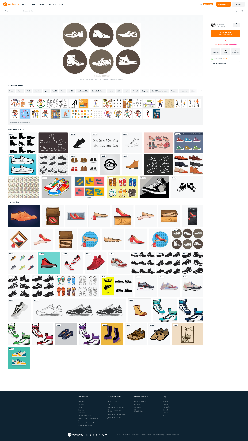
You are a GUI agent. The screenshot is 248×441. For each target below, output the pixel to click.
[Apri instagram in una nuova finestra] (90, 435)
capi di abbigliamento (159, 91)
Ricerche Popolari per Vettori (114, 411)
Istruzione (81, 413)
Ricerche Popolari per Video (114, 418)
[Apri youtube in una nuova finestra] (106, 435)
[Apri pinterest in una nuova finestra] (96, 435)
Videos (41, 4)
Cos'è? (225, 59)
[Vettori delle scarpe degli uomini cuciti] (53, 142)
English (165, 401)
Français (165, 413)
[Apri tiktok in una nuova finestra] (100, 435)
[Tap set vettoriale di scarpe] (158, 164)
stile (118, 91)
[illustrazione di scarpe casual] (187, 187)
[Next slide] (200, 91)
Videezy (80, 407)
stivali (193, 91)
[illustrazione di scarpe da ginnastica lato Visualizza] (146, 286)
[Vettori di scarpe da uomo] (22, 142)
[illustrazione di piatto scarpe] (99, 216)
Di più (61, 4)
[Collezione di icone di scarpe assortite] (89, 187)
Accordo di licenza (113, 401)
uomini (135, 91)
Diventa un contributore (138, 411)
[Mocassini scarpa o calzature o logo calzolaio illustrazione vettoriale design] (110, 164)
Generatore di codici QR (86, 426)
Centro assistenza (140, 401)
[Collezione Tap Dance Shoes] (53, 164)
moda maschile (83, 91)
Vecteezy (81, 404)
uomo (11, 91)
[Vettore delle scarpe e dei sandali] (122, 187)
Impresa (81, 410)
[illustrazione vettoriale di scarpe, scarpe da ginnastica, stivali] (154, 187)
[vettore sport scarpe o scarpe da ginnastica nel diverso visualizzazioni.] (89, 334)
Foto (33, 4)
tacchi (55, 91)
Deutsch (165, 410)
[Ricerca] (236, 11)
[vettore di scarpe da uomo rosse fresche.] (49, 263)
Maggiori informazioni (219, 63)
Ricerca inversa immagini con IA (88, 419)
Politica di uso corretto (172, 435)
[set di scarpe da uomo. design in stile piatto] (22, 263)
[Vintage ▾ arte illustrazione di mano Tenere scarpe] (187, 334)
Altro (164, 415)
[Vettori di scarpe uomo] (83, 164)
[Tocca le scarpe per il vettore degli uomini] (158, 142)
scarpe (20, 91)
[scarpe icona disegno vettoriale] (79, 142)
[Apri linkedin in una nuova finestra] (93, 435)
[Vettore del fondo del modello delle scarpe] (23, 187)
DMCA (109, 404)
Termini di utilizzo (146, 435)
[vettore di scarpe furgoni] (22, 164)
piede (126, 91)
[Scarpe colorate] (56, 187)
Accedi (238, 4)
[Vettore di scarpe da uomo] (188, 142)
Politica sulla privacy (158, 435)
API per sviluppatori (84, 416)
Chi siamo (137, 407)
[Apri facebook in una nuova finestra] (87, 435)
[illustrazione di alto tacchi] (53, 216)
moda (28, 91)
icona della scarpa (98, 91)
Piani (200, 4)
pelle (62, 91)
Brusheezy (81, 401)
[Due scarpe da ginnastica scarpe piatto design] (19, 358)
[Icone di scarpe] (105, 142)
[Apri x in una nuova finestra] (103, 435)
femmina (184, 91)
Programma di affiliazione (115, 407)
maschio (37, 91)
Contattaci (137, 404)
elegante (145, 91)
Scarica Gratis (225, 33)
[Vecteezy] (11, 4)
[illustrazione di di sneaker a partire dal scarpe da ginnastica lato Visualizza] (169, 286)
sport (46, 91)
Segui (236, 26)
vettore (173, 91)
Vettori (24, 4)
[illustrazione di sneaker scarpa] (72, 263)
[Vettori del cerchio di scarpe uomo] (187, 239)
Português (166, 407)
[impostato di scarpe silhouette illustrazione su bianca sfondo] (143, 263)
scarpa (111, 91)
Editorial (51, 4)
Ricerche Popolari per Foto (116, 414)
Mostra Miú (156, 114)
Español (165, 404)
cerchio (70, 91)
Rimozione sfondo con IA (86, 423)
